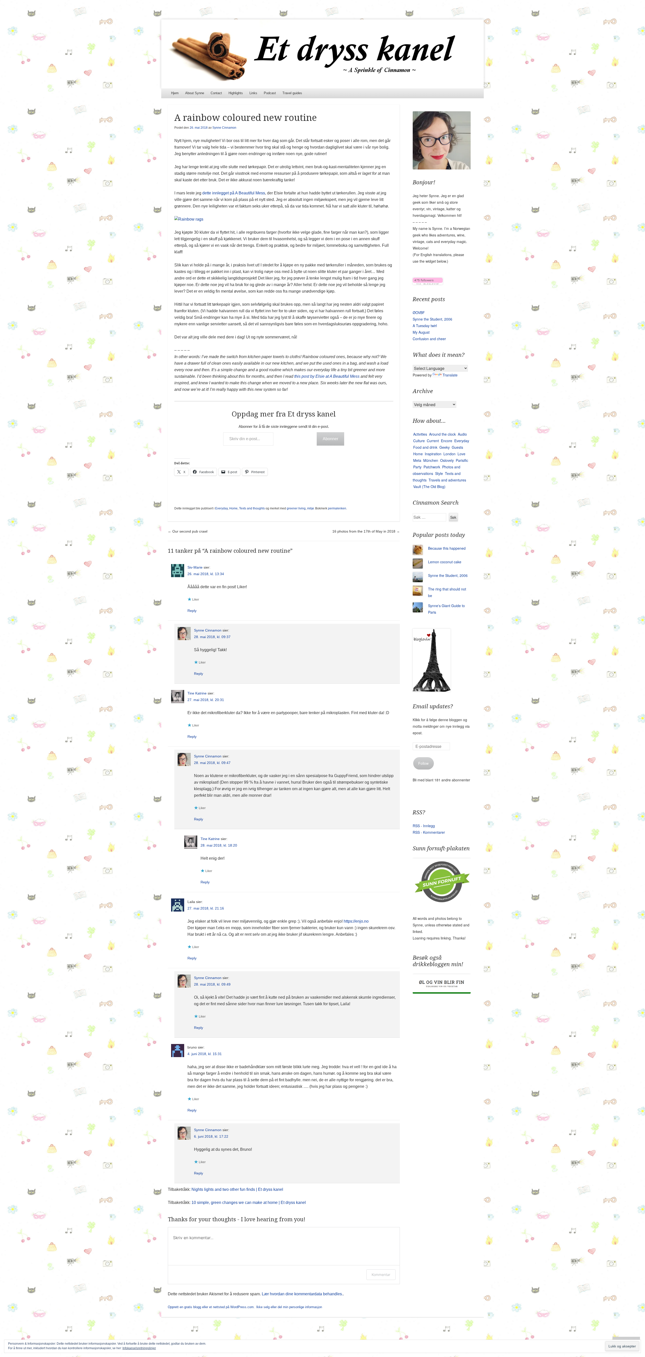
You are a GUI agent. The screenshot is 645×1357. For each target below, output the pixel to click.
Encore (446, 440)
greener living (296, 508)
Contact (216, 93)
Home (233, 508)
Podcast (270, 93)
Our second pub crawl (187, 531)
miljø (310, 508)
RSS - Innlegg (424, 825)
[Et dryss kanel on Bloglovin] (428, 283)
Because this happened (447, 548)
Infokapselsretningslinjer (139, 1348)
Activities (420, 434)
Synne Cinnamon (224, 127)
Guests (457, 447)
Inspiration (433, 453)
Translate (450, 374)
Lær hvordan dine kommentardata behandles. (302, 1294)
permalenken (337, 508)
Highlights (236, 93)
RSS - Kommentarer (429, 832)
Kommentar (381, 1274)
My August (421, 332)
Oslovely (447, 460)
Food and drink (425, 447)
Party (417, 466)
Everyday (221, 508)
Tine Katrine (197, 693)
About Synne (194, 93)
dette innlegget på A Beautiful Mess (233, 193)
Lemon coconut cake (444, 561)
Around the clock (442, 434)
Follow (423, 763)
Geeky (444, 447)
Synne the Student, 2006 (432, 319)
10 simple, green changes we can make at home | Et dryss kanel (248, 1202)
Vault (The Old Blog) (429, 486)
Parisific (462, 460)
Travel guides (292, 93)
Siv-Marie (195, 567)
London (449, 453)
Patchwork (432, 466)
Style (439, 473)
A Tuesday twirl (425, 325)
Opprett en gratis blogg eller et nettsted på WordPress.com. (211, 1307)
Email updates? (433, 706)
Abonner (330, 439)
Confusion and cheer (429, 338)
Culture (419, 440)
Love (461, 453)
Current (433, 440)
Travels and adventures (447, 479)
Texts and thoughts (252, 508)
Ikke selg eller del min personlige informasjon (289, 1307)
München (430, 460)
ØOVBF (419, 312)
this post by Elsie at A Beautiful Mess (327, 376)
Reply (192, 611)
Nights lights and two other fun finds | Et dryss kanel (237, 1189)
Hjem (175, 93)
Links (253, 93)
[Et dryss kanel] (322, 53)
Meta (417, 460)
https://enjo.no (356, 921)
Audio (462, 434)
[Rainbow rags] (188, 219)
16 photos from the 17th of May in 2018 (366, 531)
